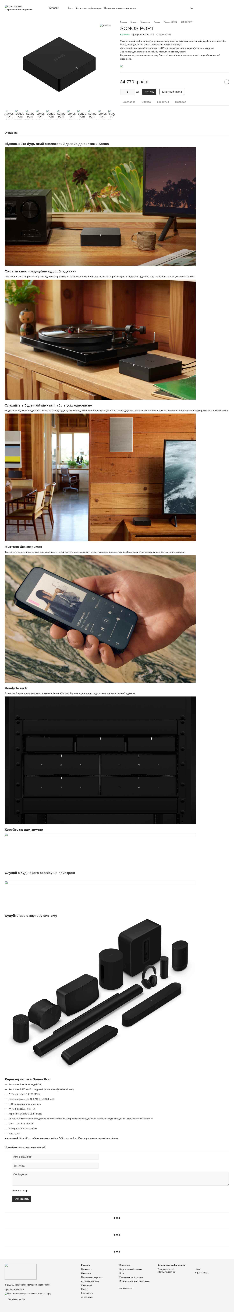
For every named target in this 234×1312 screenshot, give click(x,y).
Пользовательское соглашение (120, 8)
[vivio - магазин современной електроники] (21, 1271)
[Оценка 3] (43, 1191)
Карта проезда (202, 1273)
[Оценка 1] (32, 1191)
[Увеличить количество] (132, 92)
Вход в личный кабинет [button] (130, 1269)
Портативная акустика (92, 1277)
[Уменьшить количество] (122, 92)
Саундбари (86, 1285)
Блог (70, 8)
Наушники (86, 1273)
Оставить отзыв (163, 34)
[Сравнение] (210, 8)
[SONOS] (105, 25)
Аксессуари (86, 1297)
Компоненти (87, 1293)
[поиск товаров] (142, 8)
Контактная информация (88, 8)
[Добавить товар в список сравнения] (218, 82)
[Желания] (201, 8)
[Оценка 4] (48, 1191)
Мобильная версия (16, 1299)
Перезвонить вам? (166, 1269)
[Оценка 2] (37, 1191)
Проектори (86, 1269)
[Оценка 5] (53, 1191)
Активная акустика (90, 1281)
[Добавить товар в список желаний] (226, 82)
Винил (84, 1289)
